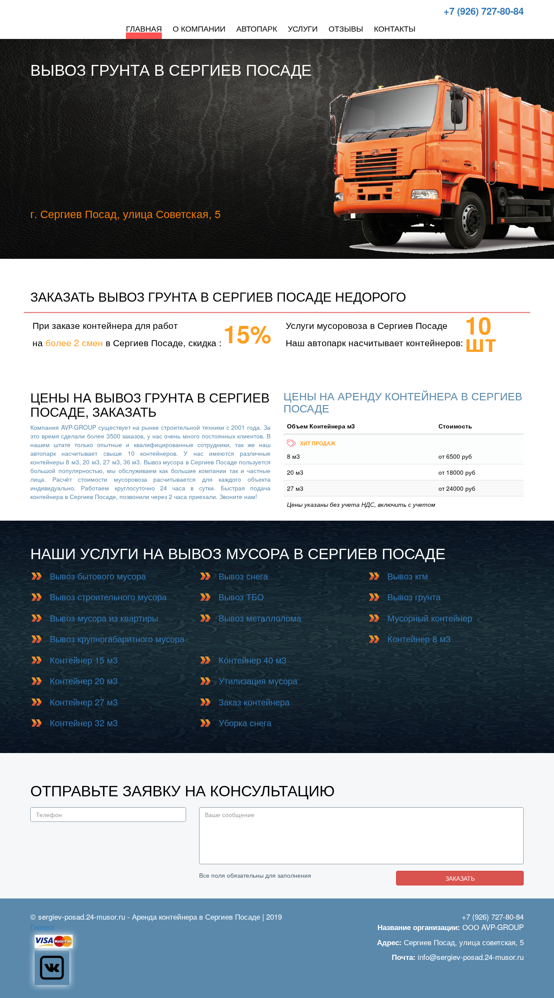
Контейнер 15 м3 (84, 660)
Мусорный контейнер (429, 618)
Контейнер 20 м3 (84, 680)
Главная (144, 28)
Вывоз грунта (414, 596)
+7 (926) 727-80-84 (484, 11)
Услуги (303, 28)
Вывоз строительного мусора (108, 596)
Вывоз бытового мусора (98, 576)
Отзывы (346, 28)
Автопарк (256, 28)
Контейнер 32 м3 (84, 722)
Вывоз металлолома (260, 618)
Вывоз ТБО (241, 596)
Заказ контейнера (254, 701)
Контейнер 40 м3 (253, 660)
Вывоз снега (243, 576)
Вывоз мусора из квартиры (104, 618)
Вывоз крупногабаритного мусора (117, 638)
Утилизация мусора (258, 680)
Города (42, 926)
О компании (199, 28)
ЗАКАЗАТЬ (460, 878)
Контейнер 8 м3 (419, 638)
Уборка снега (245, 722)
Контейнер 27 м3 (84, 701)
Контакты (395, 28)
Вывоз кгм (407, 576)
